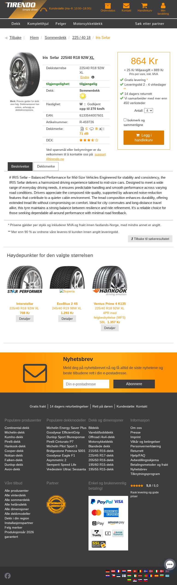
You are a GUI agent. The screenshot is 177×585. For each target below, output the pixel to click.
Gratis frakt (38, 406)
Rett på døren (102, 406)
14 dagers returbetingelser (69, 406)
